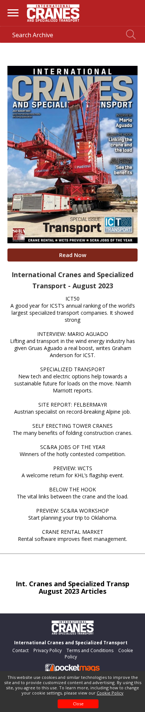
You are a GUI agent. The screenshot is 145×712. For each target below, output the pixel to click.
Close (78, 703)
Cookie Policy (110, 693)
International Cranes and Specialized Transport (71, 642)
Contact (20, 650)
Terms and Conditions (90, 650)
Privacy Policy (47, 650)
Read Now (72, 255)
